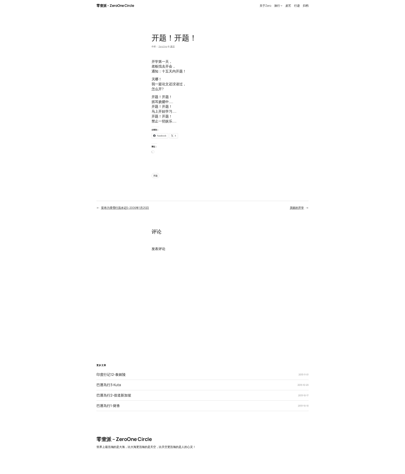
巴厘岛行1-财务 (108, 406)
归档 (305, 5)
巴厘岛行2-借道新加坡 (114, 395)
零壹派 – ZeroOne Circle (115, 5)
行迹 (297, 5)
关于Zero (265, 5)
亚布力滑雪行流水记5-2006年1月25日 (125, 208)
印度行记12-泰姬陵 (111, 375)
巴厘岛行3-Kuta (109, 385)
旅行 (277, 5)
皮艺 (288, 5)
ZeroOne (163, 46)
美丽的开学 (297, 208)
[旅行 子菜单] (281, 5)
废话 (172, 46)
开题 (155, 175)
